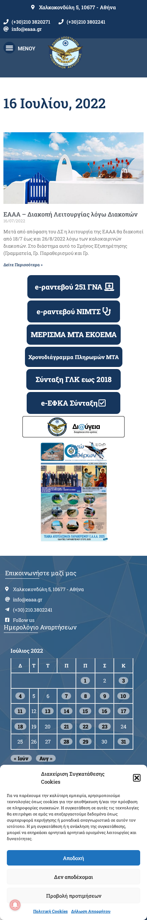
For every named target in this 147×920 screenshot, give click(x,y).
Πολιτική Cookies (50, 911)
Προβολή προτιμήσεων (73, 895)
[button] (136, 777)
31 (123, 741)
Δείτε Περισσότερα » (23, 264)
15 (85, 711)
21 (66, 726)
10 (123, 695)
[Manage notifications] (15, 904)
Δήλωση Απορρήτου (90, 911)
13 (47, 711)
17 (123, 711)
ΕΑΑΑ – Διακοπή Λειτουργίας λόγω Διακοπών (70, 214)
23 (104, 726)
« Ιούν (21, 758)
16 (104, 711)
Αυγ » (45, 758)
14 (66, 711)
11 (20, 711)
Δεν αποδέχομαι (73, 876)
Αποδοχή (73, 858)
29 (85, 741)
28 (66, 741)
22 (85, 726)
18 (20, 726)
